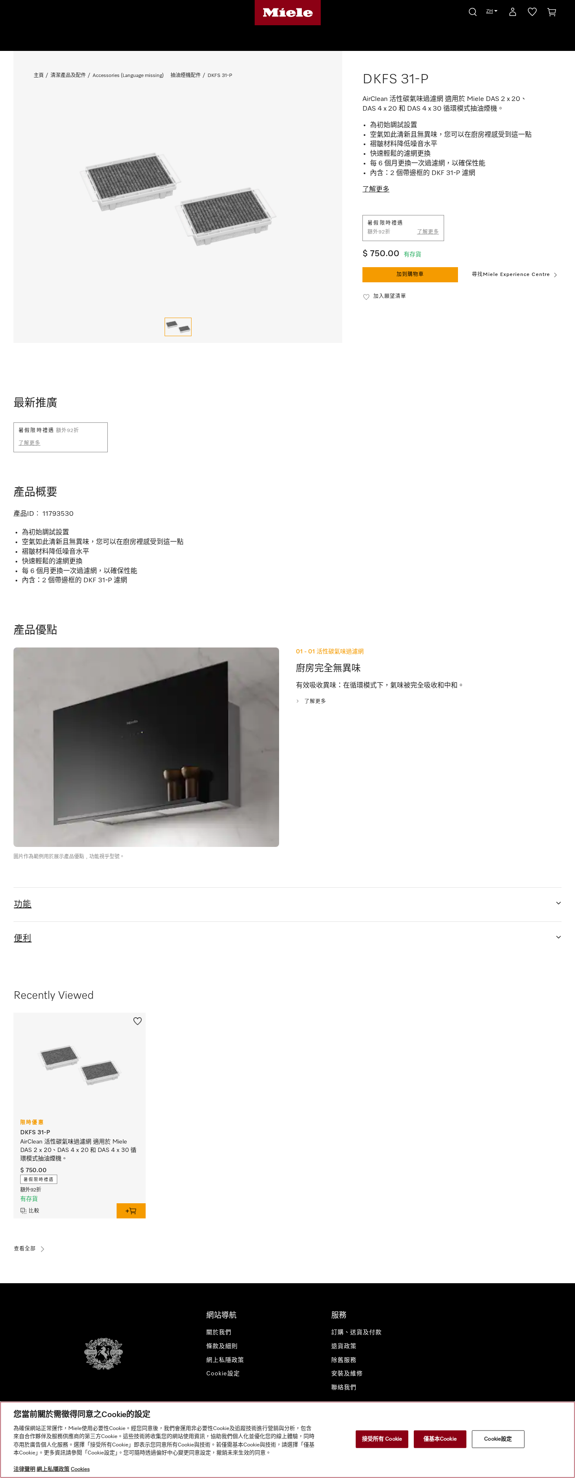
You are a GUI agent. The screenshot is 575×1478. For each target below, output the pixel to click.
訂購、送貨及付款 (356, 1332)
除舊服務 (344, 1360)
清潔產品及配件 (68, 75)
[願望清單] (532, 13)
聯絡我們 (344, 1387)
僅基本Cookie (440, 1439)
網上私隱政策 (225, 1360)
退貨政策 (344, 1346)
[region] (287, 1439)
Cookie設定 (498, 1439)
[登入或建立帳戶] (513, 13)
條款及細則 (222, 1346)
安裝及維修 (347, 1374)
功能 (23, 904)
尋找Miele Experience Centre (511, 274)
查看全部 (25, 1249)
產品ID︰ (27, 514)
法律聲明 (24, 1469)
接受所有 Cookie (382, 1439)
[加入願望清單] (138, 1020)
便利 (23, 938)
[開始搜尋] (473, 10)
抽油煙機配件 (185, 75)
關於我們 (219, 1332)
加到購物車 (410, 274)
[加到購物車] (131, 1210)
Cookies (80, 1469)
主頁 (39, 75)
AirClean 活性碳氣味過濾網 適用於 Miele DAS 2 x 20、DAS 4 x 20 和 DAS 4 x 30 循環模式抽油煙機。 (78, 1150)
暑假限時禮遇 (39, 1180)
